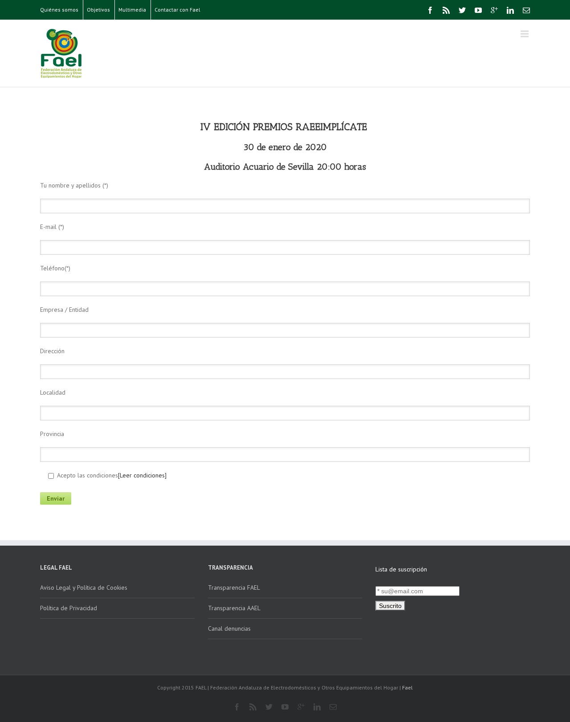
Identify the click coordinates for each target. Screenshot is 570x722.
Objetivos (98, 9)
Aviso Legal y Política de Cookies (83, 587)
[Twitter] (462, 10)
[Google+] (494, 10)
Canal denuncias (229, 628)
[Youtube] (478, 10)
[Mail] (526, 10)
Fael (407, 687)
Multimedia (132, 9)
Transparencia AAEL (234, 608)
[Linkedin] (510, 10)
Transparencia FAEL (234, 587)
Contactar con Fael (177, 9)
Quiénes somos (59, 9)
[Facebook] (430, 10)
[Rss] (446, 10)
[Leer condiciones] (142, 475)
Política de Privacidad (68, 608)
